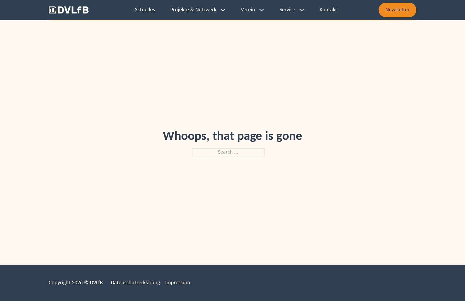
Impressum (177, 283)
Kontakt (328, 10)
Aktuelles (144, 10)
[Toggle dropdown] (223, 10)
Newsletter (397, 10)
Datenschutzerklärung (135, 283)
